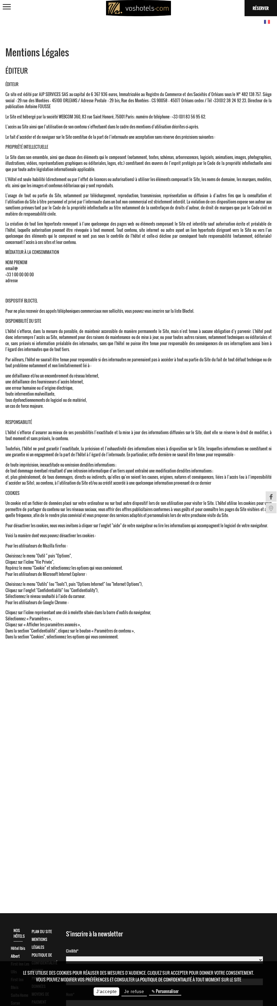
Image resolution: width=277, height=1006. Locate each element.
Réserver (261, 8)
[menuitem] (271, 496)
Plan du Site (42, 931)
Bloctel (187, 311)
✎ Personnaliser (165, 991)
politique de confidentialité (166, 979)
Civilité (71, 951)
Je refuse (134, 991)
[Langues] (267, 22)
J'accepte (106, 991)
